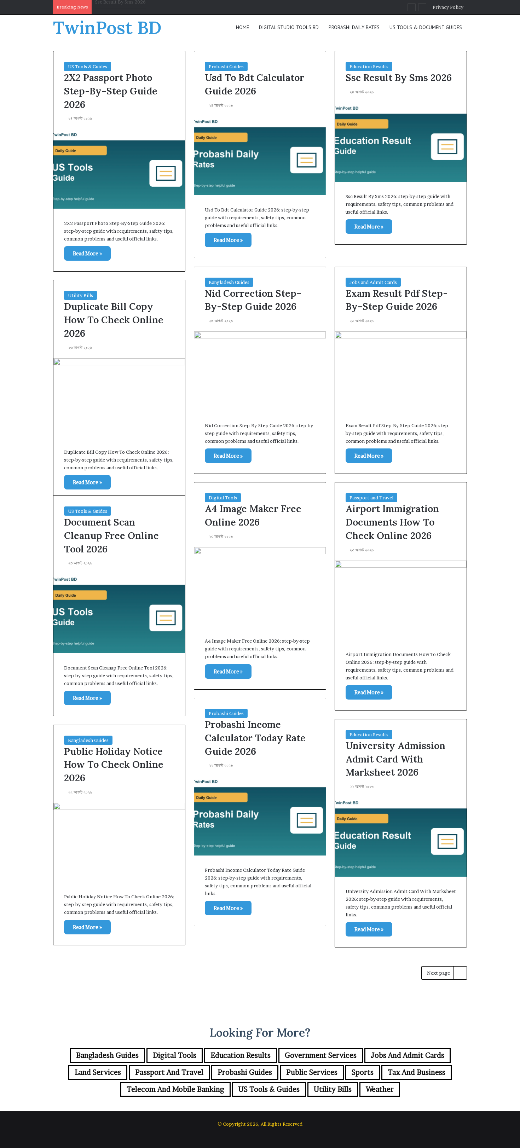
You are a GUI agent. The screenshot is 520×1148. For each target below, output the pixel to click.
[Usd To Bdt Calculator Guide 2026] (260, 155)
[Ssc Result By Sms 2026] (401, 142)
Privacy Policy (448, 7)
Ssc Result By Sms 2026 (399, 77)
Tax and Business (416, 1072)
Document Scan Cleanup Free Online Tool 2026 (111, 535)
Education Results (368, 66)
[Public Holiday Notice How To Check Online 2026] (119, 842)
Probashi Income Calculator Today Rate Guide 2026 (255, 737)
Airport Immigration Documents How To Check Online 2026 (392, 522)
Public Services (311, 1072)
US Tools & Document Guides (425, 27)
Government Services (321, 1055)
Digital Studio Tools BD (289, 27)
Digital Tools (223, 497)
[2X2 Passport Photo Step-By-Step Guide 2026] (119, 168)
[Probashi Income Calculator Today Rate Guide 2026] (260, 815)
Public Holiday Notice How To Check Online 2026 (113, 764)
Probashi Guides (226, 66)
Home (242, 27)
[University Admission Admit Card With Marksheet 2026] (401, 836)
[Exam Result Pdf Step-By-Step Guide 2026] (401, 371)
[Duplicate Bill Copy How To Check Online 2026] (119, 397)
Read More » (87, 253)
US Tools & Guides (87, 66)
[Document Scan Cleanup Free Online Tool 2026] (119, 613)
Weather (380, 1089)
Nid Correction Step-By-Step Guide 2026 (140, 7)
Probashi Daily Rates (354, 27)
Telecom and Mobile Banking (175, 1089)
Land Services (98, 1072)
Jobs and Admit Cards (373, 282)
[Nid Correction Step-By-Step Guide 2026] (260, 371)
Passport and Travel (371, 497)
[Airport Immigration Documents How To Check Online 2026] (401, 600)
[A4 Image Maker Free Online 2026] (260, 586)
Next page (438, 973)
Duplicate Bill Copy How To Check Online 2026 (113, 319)
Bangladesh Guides (229, 282)
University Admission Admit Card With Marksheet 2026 (395, 759)
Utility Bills (80, 295)
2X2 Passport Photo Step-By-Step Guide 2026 (110, 90)
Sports (363, 1072)
